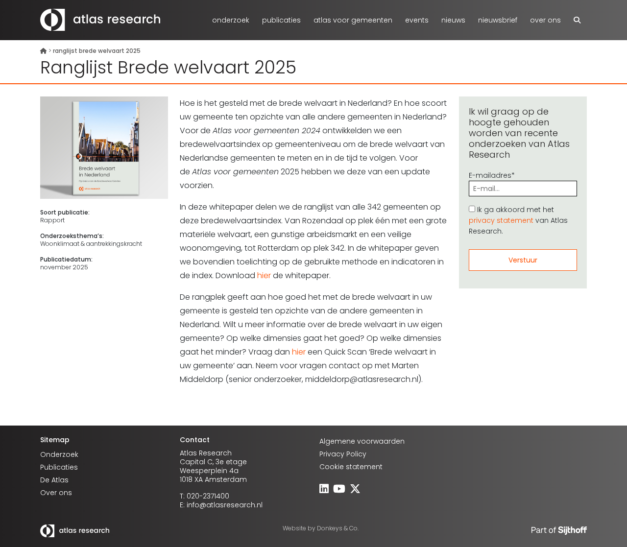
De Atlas (54, 480)
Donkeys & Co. (338, 528)
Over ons (545, 20)
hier (264, 275)
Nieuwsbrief (497, 20)
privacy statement (501, 220)
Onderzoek (230, 20)
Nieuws (453, 20)
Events (417, 20)
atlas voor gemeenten (353, 20)
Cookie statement (351, 467)
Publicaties (281, 20)
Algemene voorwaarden (362, 441)
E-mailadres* (492, 175)
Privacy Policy (342, 454)
